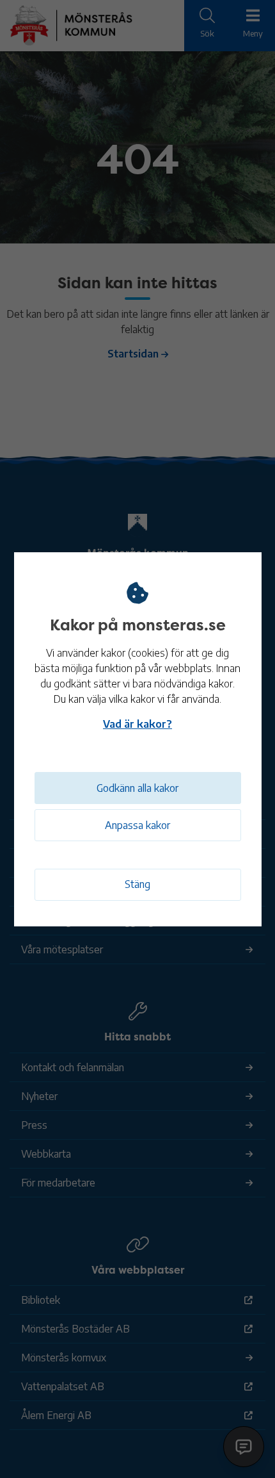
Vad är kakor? (137, 724)
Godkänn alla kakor (137, 788)
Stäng (137, 884)
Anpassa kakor (137, 825)
